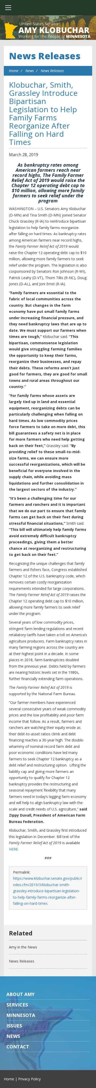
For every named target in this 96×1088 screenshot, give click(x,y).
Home (13, 70)
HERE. (14, 849)
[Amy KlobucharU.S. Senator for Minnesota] (48, 30)
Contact (17, 1047)
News (29, 70)
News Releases (44, 56)
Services (17, 1005)
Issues (14, 1026)
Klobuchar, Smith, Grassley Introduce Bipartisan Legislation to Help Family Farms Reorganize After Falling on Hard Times (43, 113)
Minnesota (20, 1015)
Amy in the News (23, 947)
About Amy (20, 994)
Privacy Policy (29, 1078)
